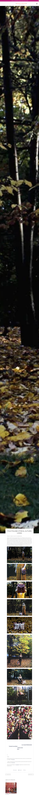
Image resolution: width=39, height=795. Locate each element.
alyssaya (13, 762)
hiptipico (13, 759)
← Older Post (8, 774)
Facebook (17, 764)
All (6, 781)
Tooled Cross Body (13, 746)
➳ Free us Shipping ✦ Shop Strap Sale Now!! (19, 0)
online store (20, 747)
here (18, 749)
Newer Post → (31, 774)
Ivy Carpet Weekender (27, 744)
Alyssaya (7, 794)
